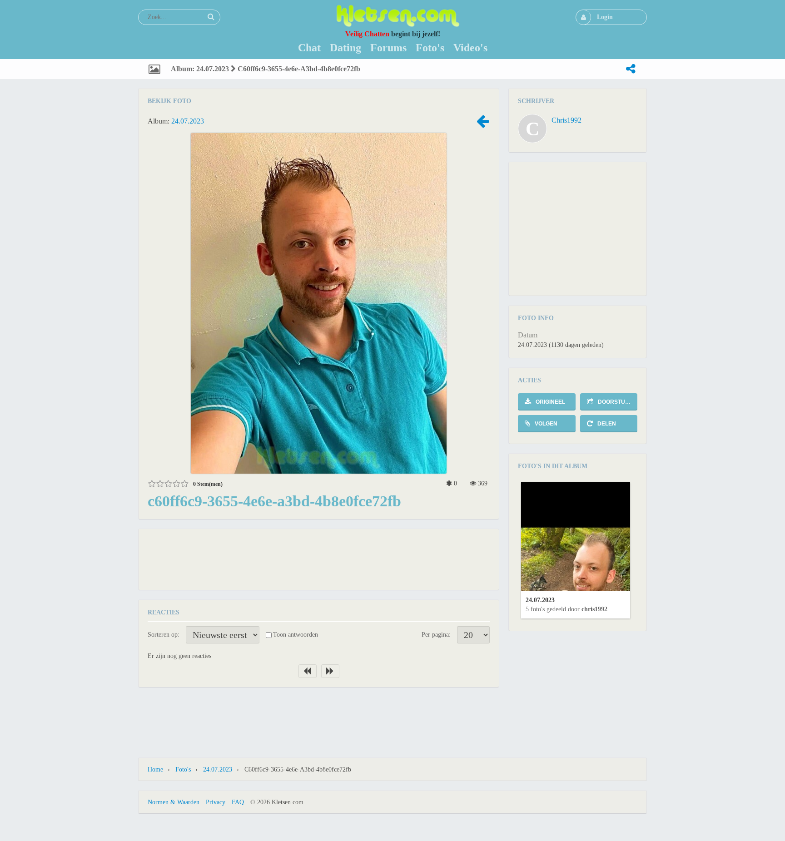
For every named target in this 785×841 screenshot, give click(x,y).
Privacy (215, 802)
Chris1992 (566, 120)
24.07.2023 (187, 121)
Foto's (183, 769)
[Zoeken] (211, 17)
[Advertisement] (319, 558)
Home (155, 769)
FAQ (238, 802)
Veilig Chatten (367, 34)
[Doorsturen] (630, 69)
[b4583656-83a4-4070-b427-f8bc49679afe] (482, 124)
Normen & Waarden (173, 802)
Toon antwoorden (295, 634)
